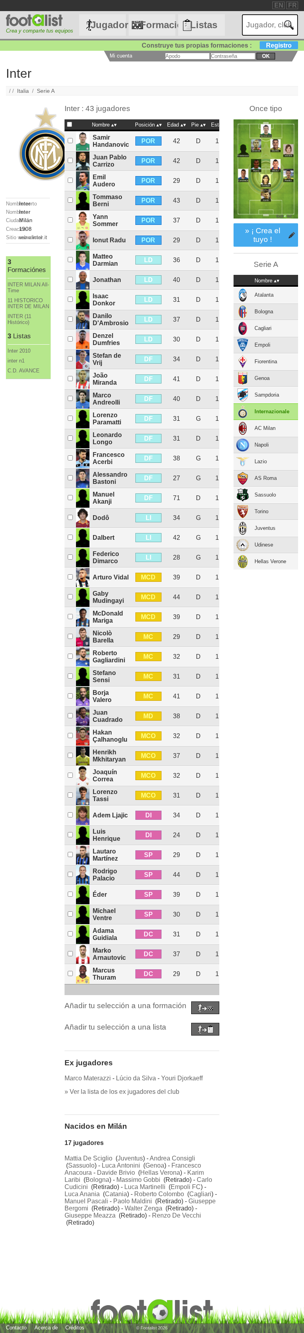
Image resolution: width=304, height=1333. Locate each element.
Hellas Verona (160, 1172)
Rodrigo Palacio (105, 875)
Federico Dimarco (106, 557)
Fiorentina (266, 361)
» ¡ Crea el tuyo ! (262, 235)
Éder (100, 894)
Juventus (130, 1158)
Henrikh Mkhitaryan (109, 756)
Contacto (16, 1328)
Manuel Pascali (86, 1201)
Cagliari (200, 1194)
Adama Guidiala (105, 934)
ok (266, 56)
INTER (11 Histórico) (19, 319)
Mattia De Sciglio (88, 1158)
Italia (23, 91)
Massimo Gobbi (138, 1179)
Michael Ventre (104, 914)
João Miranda (105, 379)
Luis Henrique (106, 835)
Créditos (74, 1328)
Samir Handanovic (111, 141)
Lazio (261, 461)
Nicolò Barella (103, 637)
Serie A (46, 91)
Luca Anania (82, 1194)
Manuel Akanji (103, 498)
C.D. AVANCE (24, 371)
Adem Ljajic (110, 815)
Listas (203, 24)
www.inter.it (33, 237)
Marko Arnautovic (109, 954)
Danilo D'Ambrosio (111, 319)
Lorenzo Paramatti (107, 419)
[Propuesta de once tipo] (266, 219)
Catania (116, 1194)
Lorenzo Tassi (105, 795)
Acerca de (46, 1328)
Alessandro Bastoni (110, 478)
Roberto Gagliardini (109, 657)
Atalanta (264, 295)
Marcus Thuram (104, 974)
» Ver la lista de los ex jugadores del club (122, 1091)
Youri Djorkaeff (182, 1078)
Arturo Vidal (111, 577)
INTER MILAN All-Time (28, 287)
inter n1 (16, 361)
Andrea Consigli (172, 1158)
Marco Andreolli (106, 399)
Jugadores (108, 24)
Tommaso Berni (107, 200)
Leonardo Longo (107, 438)
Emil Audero (104, 181)
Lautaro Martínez (105, 855)
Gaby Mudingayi (108, 597)
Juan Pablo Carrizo (110, 161)
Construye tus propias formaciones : (217, 45)
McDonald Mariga (108, 617)
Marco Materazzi (88, 1078)
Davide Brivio (116, 1172)
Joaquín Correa (105, 776)
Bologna (97, 1179)
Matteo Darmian (105, 260)
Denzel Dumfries (106, 339)
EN (278, 5)
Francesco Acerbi (109, 458)
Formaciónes (157, 24)
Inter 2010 (19, 351)
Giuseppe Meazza (90, 1215)
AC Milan (265, 428)
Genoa (154, 1165)
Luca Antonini (121, 1165)
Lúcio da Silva (136, 1078)
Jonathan (107, 279)
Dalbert (103, 537)
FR (292, 5)
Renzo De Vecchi (176, 1215)
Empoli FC (186, 1186)
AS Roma (266, 478)
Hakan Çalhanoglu (110, 736)
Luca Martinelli (144, 1186)
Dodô (101, 517)
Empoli (262, 345)
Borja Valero (102, 696)
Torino (261, 511)
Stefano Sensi (104, 676)
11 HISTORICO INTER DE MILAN (28, 303)
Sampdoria (267, 395)
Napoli (262, 445)
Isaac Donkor (104, 300)
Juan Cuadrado (108, 716)
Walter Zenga (143, 1208)
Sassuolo (81, 1165)
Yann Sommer (105, 220)
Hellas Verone (270, 561)
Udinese (264, 545)
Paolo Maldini (132, 1201)
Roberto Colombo (159, 1194)
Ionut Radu (109, 240)
